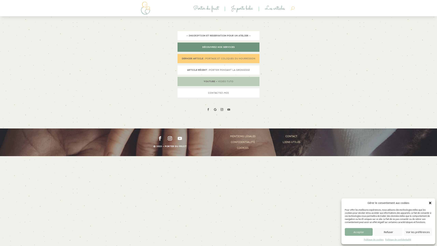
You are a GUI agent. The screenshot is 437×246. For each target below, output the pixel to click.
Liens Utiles (291, 142)
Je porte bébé (242, 9)
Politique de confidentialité (398, 239)
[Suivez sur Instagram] (222, 109)
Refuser (388, 232)
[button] (430, 203)
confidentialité (243, 142)
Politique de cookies (374, 239)
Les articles (275, 9)
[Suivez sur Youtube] (228, 109)
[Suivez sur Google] (215, 109)
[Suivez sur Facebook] (208, 109)
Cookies (243, 147)
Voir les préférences (418, 232)
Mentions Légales (243, 136)
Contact (291, 136)
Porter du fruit (206, 9)
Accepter (359, 232)
